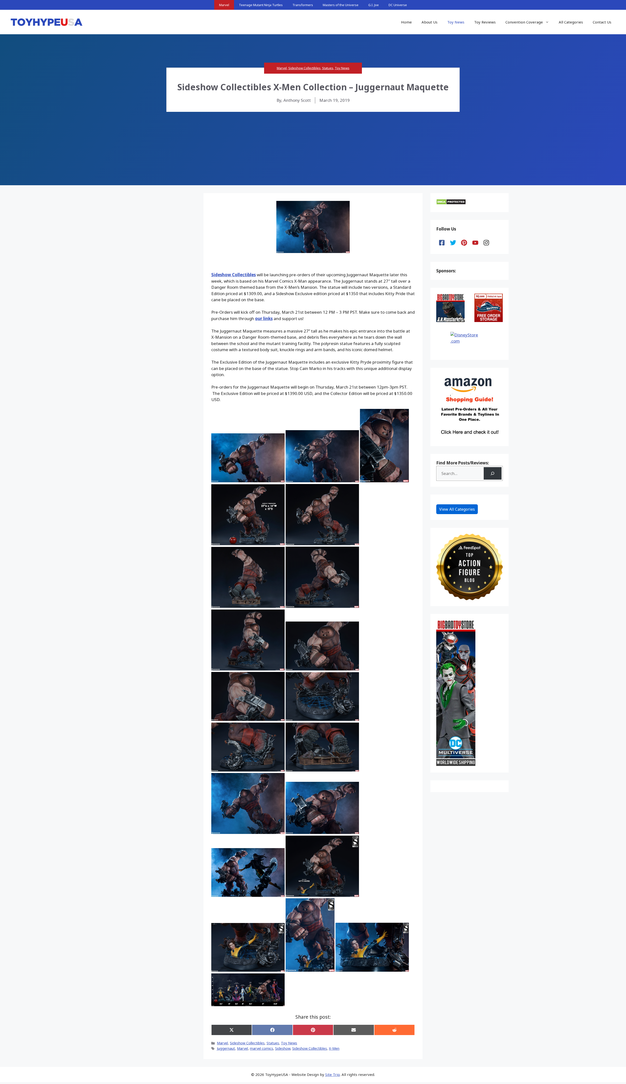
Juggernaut (226, 1048)
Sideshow (282, 1048)
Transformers (302, 5)
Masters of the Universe (340, 5)
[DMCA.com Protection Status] (451, 203)
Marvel (224, 5)
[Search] (493, 473)
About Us (429, 22)
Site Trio (332, 1074)
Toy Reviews (485, 22)
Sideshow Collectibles (304, 68)
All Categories (571, 22)
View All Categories (457, 509)
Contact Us (602, 22)
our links (264, 318)
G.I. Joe (373, 5)
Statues (327, 68)
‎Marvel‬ (242, 1048)
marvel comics (261, 1048)
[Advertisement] (313, 148)
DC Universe (398, 5)
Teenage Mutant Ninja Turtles (261, 5)
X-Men (334, 1048)
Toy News (455, 22)
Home (406, 22)
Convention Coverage (524, 22)
